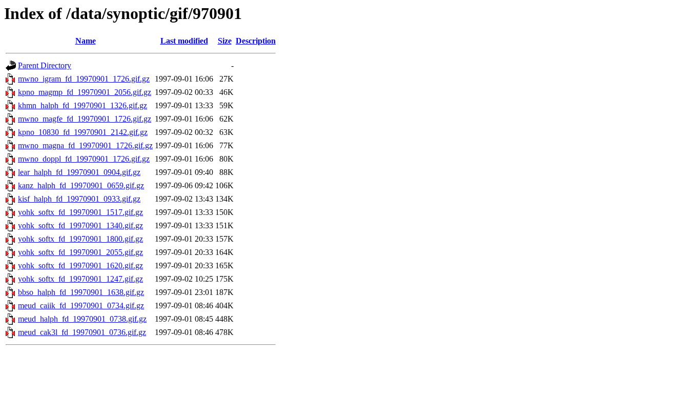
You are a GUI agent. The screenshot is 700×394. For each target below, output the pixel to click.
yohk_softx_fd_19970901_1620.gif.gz (80, 265)
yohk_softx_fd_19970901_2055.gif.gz (80, 252)
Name (85, 40)
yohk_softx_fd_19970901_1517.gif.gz (80, 212)
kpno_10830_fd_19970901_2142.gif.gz (83, 132)
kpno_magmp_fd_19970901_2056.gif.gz (84, 92)
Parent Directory (44, 65)
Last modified (184, 40)
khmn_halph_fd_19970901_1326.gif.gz (82, 105)
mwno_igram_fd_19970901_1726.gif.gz (84, 78)
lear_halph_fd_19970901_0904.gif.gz (79, 172)
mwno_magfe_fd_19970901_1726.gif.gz (84, 118)
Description (256, 40)
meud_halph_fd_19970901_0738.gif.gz (82, 318)
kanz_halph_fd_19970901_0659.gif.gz (81, 185)
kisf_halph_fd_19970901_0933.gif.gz (79, 198)
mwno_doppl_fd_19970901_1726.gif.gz (84, 158)
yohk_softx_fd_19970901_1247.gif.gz (80, 278)
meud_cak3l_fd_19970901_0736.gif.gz (82, 332)
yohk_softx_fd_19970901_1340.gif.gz (80, 225)
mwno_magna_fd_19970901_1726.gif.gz (85, 145)
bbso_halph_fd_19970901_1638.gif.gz (81, 292)
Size (225, 40)
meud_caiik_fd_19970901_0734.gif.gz (81, 305)
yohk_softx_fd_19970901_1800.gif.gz (80, 238)
